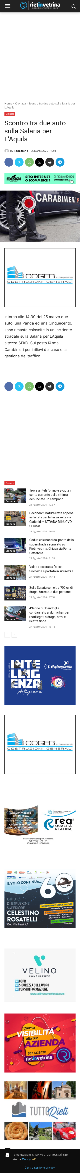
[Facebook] (8, 162)
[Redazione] (7, 151)
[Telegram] (60, 162)
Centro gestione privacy (40, 1167)
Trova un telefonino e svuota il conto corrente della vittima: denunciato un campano (50, 495)
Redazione (21, 150)
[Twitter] (19, 162)
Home (8, 103)
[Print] (49, 162)
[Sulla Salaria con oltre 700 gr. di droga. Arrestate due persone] (15, 593)
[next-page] (14, 635)
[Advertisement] (40, 54)
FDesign (27, 1159)
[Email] (39, 162)
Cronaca (20, 103)
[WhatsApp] (29, 162)
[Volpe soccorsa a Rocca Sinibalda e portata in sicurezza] (15, 572)
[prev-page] (7, 635)
